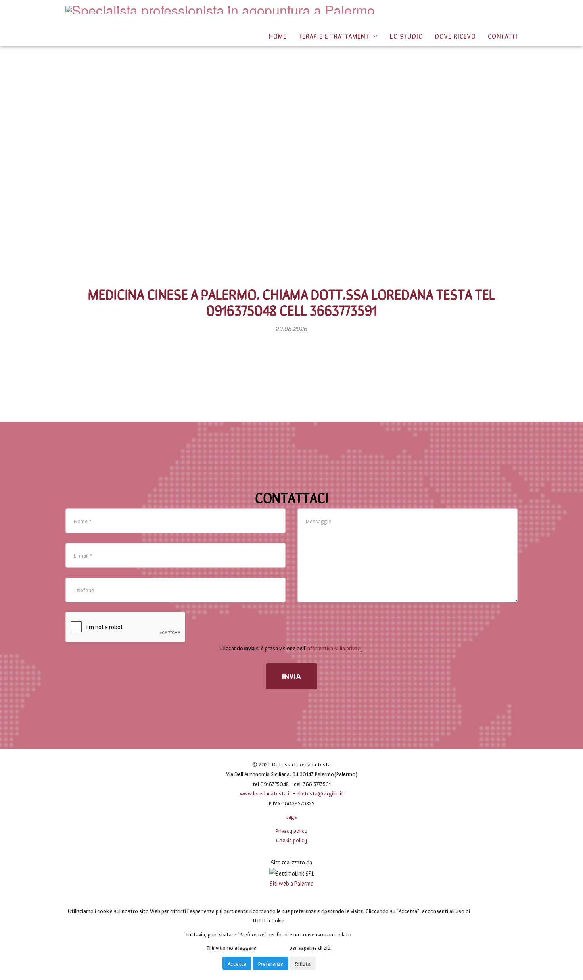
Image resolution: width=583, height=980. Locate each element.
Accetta (237, 963)
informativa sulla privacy (334, 648)
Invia (291, 676)
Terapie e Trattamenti (336, 35)
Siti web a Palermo (292, 883)
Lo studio (406, 35)
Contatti (503, 35)
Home (278, 35)
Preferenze (270, 963)
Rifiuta (303, 963)
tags (291, 816)
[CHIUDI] (83, 897)
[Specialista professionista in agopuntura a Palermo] (220, 10)
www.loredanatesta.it (266, 793)
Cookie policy (291, 840)
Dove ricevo (455, 35)
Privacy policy (291, 830)
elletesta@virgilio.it (320, 793)
